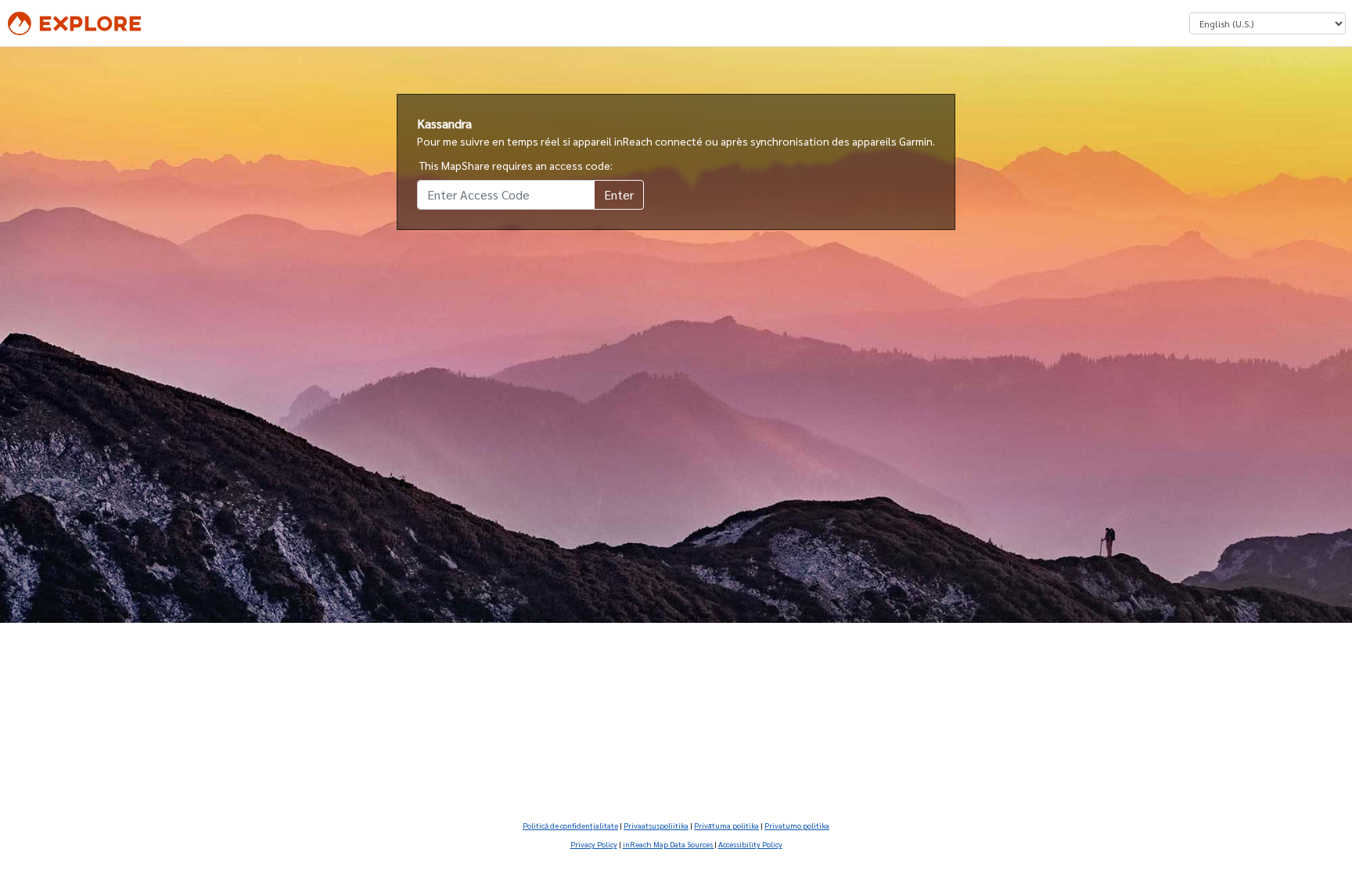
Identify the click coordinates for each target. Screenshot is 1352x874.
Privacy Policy (593, 844)
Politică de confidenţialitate (570, 825)
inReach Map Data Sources (668, 844)
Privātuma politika (726, 825)
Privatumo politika (796, 825)
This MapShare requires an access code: (516, 165)
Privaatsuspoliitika (656, 825)
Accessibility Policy (750, 844)
